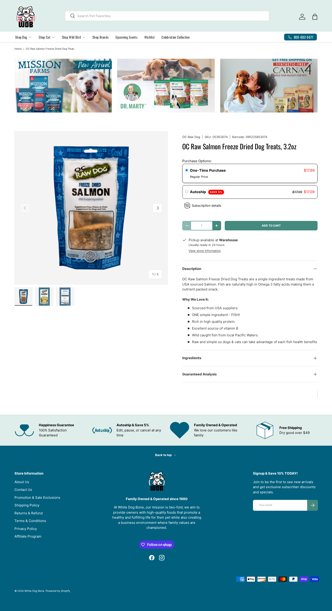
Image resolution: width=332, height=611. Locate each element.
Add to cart (271, 225)
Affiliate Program (27, 536)
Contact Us (23, 489)
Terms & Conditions (30, 521)
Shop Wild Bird (71, 37)
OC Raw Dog (191, 137)
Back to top (163, 455)
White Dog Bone (34, 590)
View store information (205, 251)
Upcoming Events (126, 37)
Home (18, 49)
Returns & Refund (28, 513)
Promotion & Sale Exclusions (37, 497)
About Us (21, 482)
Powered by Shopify (58, 590)
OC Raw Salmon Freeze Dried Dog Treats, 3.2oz (51, 49)
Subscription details (206, 205)
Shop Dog (21, 37)
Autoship (206, 192)
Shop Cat (44, 37)
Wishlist (149, 37)
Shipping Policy (26, 505)
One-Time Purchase (208, 170)
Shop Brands (100, 37)
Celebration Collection (175, 37)
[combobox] (167, 16)
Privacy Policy (25, 529)
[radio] (186, 170)
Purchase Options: (197, 161)
